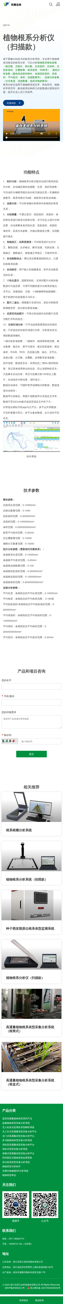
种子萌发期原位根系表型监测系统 (30, 928)
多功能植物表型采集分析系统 (17, 1140)
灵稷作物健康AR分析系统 (15, 1170)
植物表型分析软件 (11, 1166)
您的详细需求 (9, 712)
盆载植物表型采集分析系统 (16, 1122)
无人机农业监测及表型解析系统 (18, 1127)
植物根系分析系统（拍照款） (27, 879)
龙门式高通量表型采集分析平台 (18, 1135)
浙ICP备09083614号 (15, 1287)
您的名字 (6, 680)
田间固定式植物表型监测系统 (17, 1157)
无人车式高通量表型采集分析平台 (19, 1131)
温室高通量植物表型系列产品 (17, 1118)
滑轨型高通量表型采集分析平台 (18, 1144)
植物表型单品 (9, 1174)
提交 (31, 754)
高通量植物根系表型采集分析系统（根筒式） (30, 1028)
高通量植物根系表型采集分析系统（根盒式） (30, 1082)
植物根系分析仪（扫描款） (25, 977)
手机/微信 (9, 696)
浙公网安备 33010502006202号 (45, 1287)
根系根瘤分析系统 (19, 830)
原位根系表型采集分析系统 (16, 1161)
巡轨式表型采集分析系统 (15, 1148)
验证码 (7, 735)
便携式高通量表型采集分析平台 (18, 1153)
